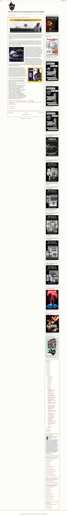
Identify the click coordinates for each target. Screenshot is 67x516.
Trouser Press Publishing (50, 487)
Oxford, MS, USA (13, 104)
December (49, 376)
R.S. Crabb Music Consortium (50, 474)
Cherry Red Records (49, 493)
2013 (48, 431)
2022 (48, 367)
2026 (48, 362)
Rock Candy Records (49, 499)
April (48, 387)
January (49, 427)
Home (26, 112)
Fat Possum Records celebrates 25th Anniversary (51, 418)
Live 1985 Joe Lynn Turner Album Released (52, 414)
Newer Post (11, 112)
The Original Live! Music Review (51, 458)
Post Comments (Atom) (27, 118)
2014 (48, 430)
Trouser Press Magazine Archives (51, 504)
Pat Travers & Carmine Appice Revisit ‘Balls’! (51, 406)
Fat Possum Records (18, 102)
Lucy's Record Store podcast (50, 480)
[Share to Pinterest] (33, 100)
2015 (48, 429)
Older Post (41, 112)
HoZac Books (48, 488)
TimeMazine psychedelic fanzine (51, 471)
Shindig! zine (48, 463)
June (48, 384)
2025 (48, 363)
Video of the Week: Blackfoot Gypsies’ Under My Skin (52, 400)
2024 (48, 364)
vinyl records (12, 103)
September (49, 380)
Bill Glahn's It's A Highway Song (51, 475)
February (49, 426)
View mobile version (25, 114)
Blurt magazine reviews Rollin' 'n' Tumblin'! (51, 416)
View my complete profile (50, 454)
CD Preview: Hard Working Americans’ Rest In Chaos (52, 423)
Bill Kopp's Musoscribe (49, 466)
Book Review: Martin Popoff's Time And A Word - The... (51, 390)
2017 (48, 374)
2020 (48, 370)
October (49, 379)
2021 (48, 368)
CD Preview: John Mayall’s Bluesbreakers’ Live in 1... (52, 403)
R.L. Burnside (37, 102)
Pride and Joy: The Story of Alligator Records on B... (52, 397)
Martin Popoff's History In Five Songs (51, 482)
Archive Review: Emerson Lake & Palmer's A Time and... (52, 411)
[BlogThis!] (30, 100)
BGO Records (48, 491)
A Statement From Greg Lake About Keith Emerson (51, 408)
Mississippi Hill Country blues (30, 102)
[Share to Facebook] (32, 100)
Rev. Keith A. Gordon (53, 436)
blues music (12, 102)
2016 (48, 375)
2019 (48, 371)
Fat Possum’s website (21, 76)
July (48, 383)
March (49, 388)
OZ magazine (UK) (49, 507)
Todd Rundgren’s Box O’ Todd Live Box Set (51, 395)
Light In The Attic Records (50, 496)
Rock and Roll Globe (49, 460)
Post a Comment (12, 108)
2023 (48, 366)
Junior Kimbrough (23, 102)
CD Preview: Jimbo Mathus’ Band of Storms (52, 421)
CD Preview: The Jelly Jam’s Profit (51, 393)
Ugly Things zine (48, 461)
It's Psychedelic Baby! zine (50, 469)
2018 (48, 372)
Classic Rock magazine (49, 472)
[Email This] (29, 100)
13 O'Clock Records (49, 490)
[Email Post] (27, 100)
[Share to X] (31, 100)
